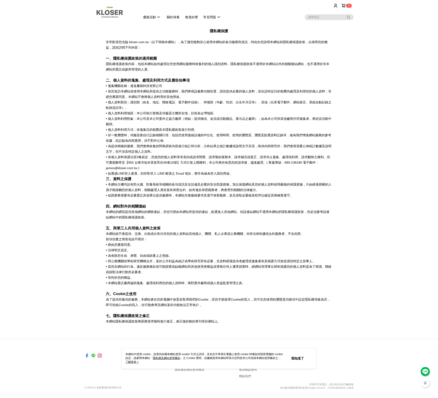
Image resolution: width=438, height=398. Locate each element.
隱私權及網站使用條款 (189, 369)
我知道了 (297, 358)
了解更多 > (132, 362)
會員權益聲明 (248, 369)
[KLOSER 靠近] (109, 12)
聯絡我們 (245, 376)
